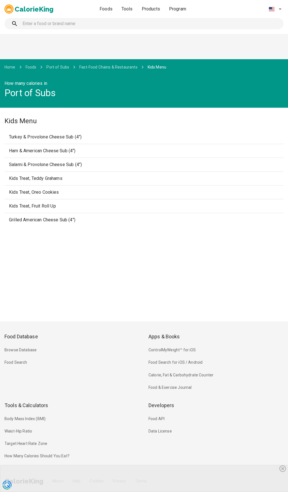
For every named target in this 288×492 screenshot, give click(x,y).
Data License (160, 431)
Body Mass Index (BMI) (25, 418)
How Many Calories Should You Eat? (36, 456)
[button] (275, 9)
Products (151, 9)
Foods (106, 9)
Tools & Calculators (26, 405)
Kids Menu (157, 67)
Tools (127, 9)
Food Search (15, 362)
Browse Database (20, 350)
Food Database (21, 336)
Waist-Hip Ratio (18, 431)
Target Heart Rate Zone (25, 443)
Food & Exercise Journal (170, 387)
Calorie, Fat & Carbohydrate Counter (180, 375)
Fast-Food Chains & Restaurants (108, 67)
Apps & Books (164, 336)
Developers (161, 405)
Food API (156, 418)
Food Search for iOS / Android (175, 362)
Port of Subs (57, 67)
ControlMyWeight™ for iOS (172, 350)
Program (177, 9)
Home (9, 67)
